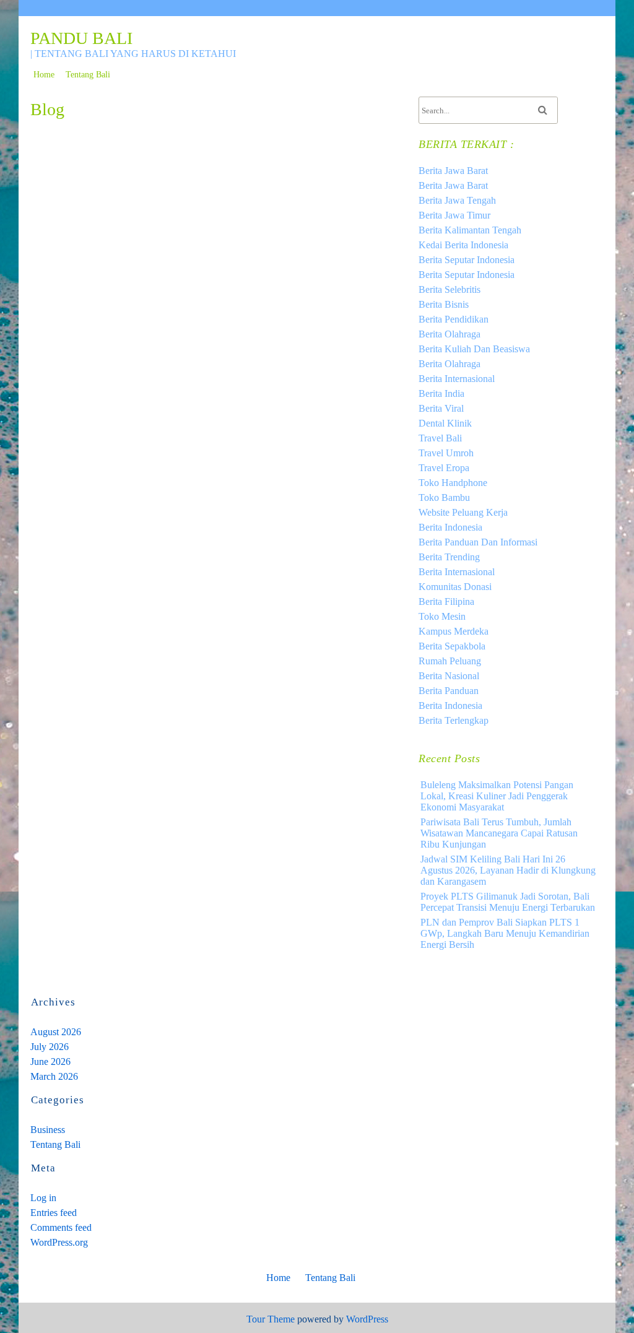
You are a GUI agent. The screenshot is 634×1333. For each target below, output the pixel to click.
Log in (43, 1197)
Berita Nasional (449, 676)
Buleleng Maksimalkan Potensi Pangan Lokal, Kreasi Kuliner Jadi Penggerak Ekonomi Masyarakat (496, 795)
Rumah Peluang (450, 661)
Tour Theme (270, 1319)
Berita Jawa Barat (453, 170)
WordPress (367, 1319)
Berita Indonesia (450, 527)
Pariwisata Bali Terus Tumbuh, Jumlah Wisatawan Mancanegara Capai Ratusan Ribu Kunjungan (499, 833)
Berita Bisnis (444, 304)
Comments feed (61, 1227)
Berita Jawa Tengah (457, 200)
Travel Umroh (446, 453)
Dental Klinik (445, 423)
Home (43, 74)
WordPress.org (59, 1242)
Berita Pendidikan (454, 319)
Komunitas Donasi (455, 586)
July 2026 (49, 1046)
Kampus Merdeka (454, 631)
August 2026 (55, 1032)
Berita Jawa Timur (454, 215)
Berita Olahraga (449, 334)
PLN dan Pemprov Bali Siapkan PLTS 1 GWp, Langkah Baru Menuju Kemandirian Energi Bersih (504, 933)
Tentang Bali (88, 74)
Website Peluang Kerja (463, 512)
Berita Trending (449, 557)
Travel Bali (440, 438)
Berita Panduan (449, 690)
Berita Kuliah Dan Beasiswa (474, 349)
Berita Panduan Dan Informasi (478, 542)
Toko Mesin (442, 616)
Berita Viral (441, 408)
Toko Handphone (453, 482)
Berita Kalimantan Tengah (470, 230)
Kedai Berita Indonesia (463, 245)
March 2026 (54, 1076)
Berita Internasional (457, 378)
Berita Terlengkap (454, 720)
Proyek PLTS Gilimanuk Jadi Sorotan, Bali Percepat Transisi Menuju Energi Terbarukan (507, 902)
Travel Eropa (444, 467)
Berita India (441, 393)
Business (47, 1129)
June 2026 (50, 1061)
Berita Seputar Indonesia (467, 259)
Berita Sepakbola (452, 646)
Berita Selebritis (449, 289)
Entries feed (53, 1212)
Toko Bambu (444, 497)
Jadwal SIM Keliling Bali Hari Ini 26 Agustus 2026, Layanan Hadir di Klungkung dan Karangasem (508, 870)
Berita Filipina (446, 601)
